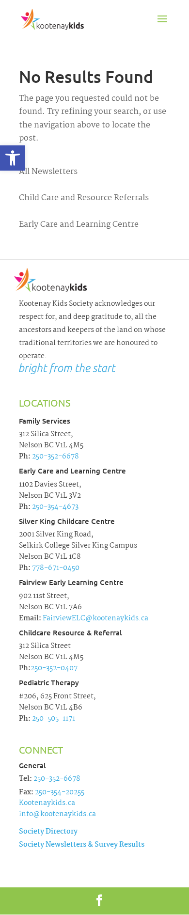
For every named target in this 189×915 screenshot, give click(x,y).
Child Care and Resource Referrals (84, 198)
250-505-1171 (53, 719)
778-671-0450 (55, 568)
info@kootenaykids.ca (57, 814)
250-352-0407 (54, 668)
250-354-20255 (59, 792)
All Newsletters (48, 171)
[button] (12, 158)
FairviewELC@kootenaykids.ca (94, 618)
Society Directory (48, 831)
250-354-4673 (55, 507)
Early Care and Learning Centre (79, 224)
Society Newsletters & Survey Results (81, 845)
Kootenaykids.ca (47, 803)
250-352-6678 (55, 456)
